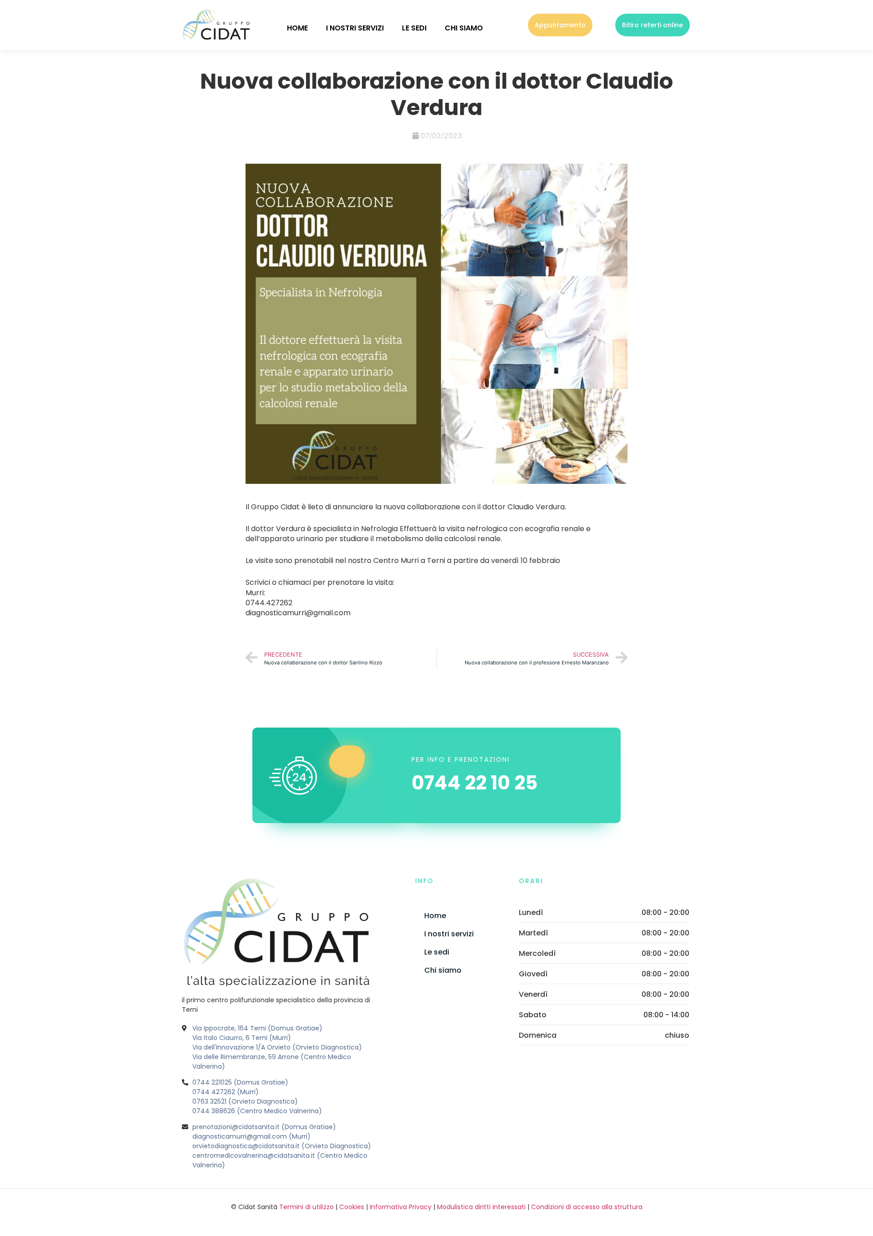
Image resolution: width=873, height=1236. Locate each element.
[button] (560, 25)
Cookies (351, 1206)
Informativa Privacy (400, 1206)
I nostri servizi (355, 28)
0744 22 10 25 (474, 782)
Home (297, 28)
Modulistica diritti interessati (481, 1206)
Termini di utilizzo (306, 1206)
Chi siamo (464, 28)
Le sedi (414, 28)
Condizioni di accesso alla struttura (586, 1206)
